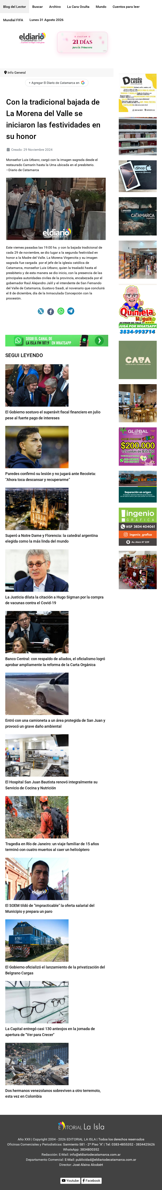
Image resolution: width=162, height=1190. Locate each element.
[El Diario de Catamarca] (32, 38)
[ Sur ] (104, 51)
